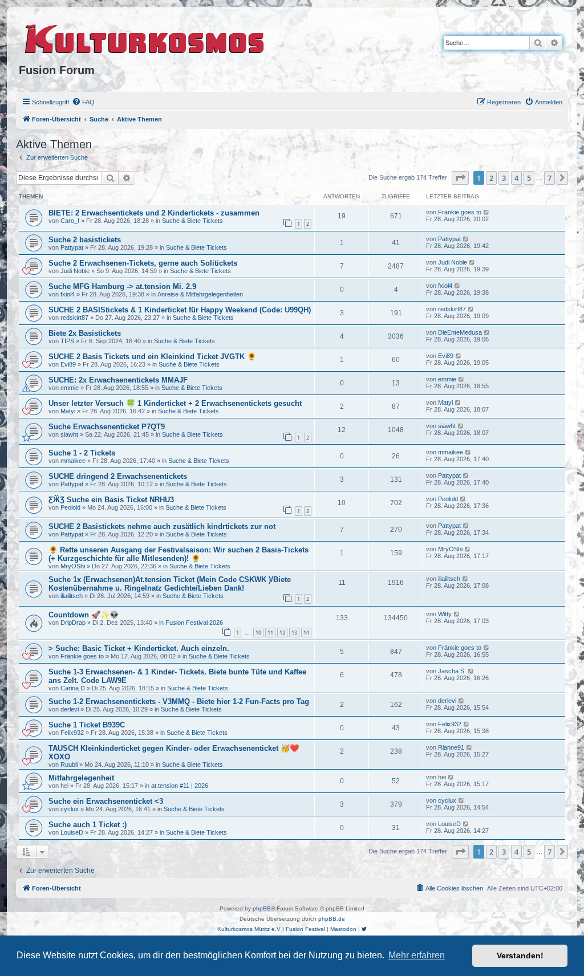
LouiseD (71, 832)
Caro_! (69, 220)
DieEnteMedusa (460, 332)
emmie (69, 387)
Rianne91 (451, 747)
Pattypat (71, 247)
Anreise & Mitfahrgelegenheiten (200, 294)
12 (282, 632)
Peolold (70, 507)
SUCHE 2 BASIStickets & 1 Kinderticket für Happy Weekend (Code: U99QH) (179, 310)
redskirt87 (74, 317)
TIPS (67, 340)
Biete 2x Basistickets (84, 333)
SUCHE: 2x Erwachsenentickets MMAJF (118, 380)
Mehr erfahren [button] (416, 955)
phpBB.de (331, 919)
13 (294, 632)
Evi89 (68, 364)
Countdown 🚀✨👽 (83, 615)
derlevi (69, 709)
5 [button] (529, 178)
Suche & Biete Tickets (192, 220)
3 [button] (504, 178)
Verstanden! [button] (520, 955)
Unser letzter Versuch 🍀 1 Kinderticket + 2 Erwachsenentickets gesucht (175, 403)
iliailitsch (71, 595)
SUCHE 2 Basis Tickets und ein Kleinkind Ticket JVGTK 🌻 (152, 356)
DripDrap (73, 622)
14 (306, 632)
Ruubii (69, 764)
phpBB (262, 908)
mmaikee (73, 460)
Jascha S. (452, 671)
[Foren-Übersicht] (145, 37)
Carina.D (72, 688)
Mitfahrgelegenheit (81, 778)
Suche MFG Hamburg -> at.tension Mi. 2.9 (122, 286)
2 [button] (491, 178)
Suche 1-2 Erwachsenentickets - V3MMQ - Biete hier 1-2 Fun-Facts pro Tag (178, 701)
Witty (445, 614)
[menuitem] (83, 102)
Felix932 (72, 732)
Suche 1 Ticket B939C (86, 725)
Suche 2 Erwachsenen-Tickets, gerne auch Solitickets (142, 263)
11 (270, 632)
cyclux (69, 809)
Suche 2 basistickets (84, 239)
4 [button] (516, 178)
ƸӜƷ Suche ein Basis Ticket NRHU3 (111, 499)
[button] (460, 178)
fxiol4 (67, 294)
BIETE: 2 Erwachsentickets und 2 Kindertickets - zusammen (153, 213)
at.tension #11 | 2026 (179, 785)
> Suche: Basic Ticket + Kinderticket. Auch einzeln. (138, 648)
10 (258, 632)
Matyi (67, 411)
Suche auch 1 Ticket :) (87, 824)
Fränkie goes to (459, 212)
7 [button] (549, 178)
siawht (69, 434)
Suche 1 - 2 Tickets (81, 453)
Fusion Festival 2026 (194, 622)
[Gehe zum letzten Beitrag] (486, 212)
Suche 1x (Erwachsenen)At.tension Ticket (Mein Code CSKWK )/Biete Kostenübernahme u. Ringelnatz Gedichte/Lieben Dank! (169, 583)
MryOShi (72, 566)
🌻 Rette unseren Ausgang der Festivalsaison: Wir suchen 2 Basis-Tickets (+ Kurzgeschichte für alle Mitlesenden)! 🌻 (178, 554)
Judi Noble (75, 270)
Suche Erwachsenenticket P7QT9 (106, 426)
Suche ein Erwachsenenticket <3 (105, 801)
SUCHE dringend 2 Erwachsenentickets (117, 476)
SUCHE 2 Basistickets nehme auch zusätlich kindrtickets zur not (161, 526)
